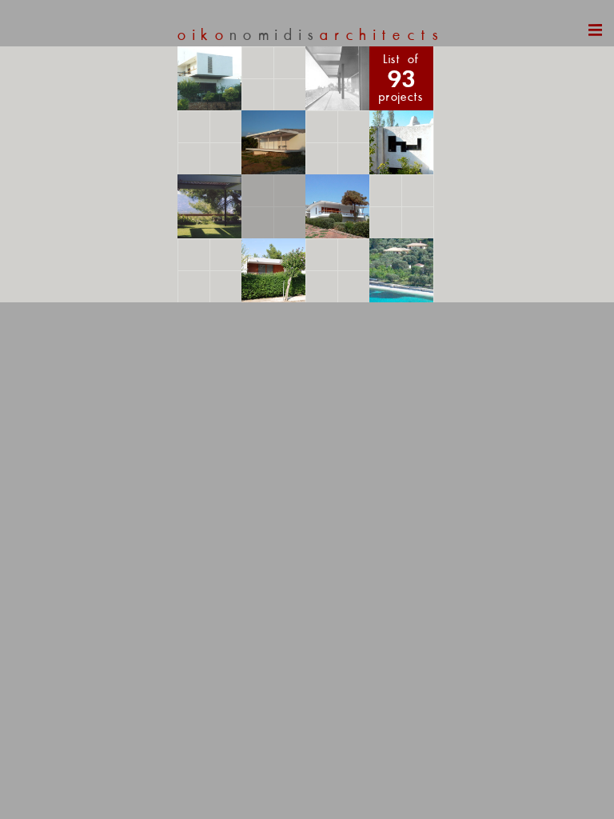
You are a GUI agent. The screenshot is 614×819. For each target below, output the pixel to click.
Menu (574, 38)
